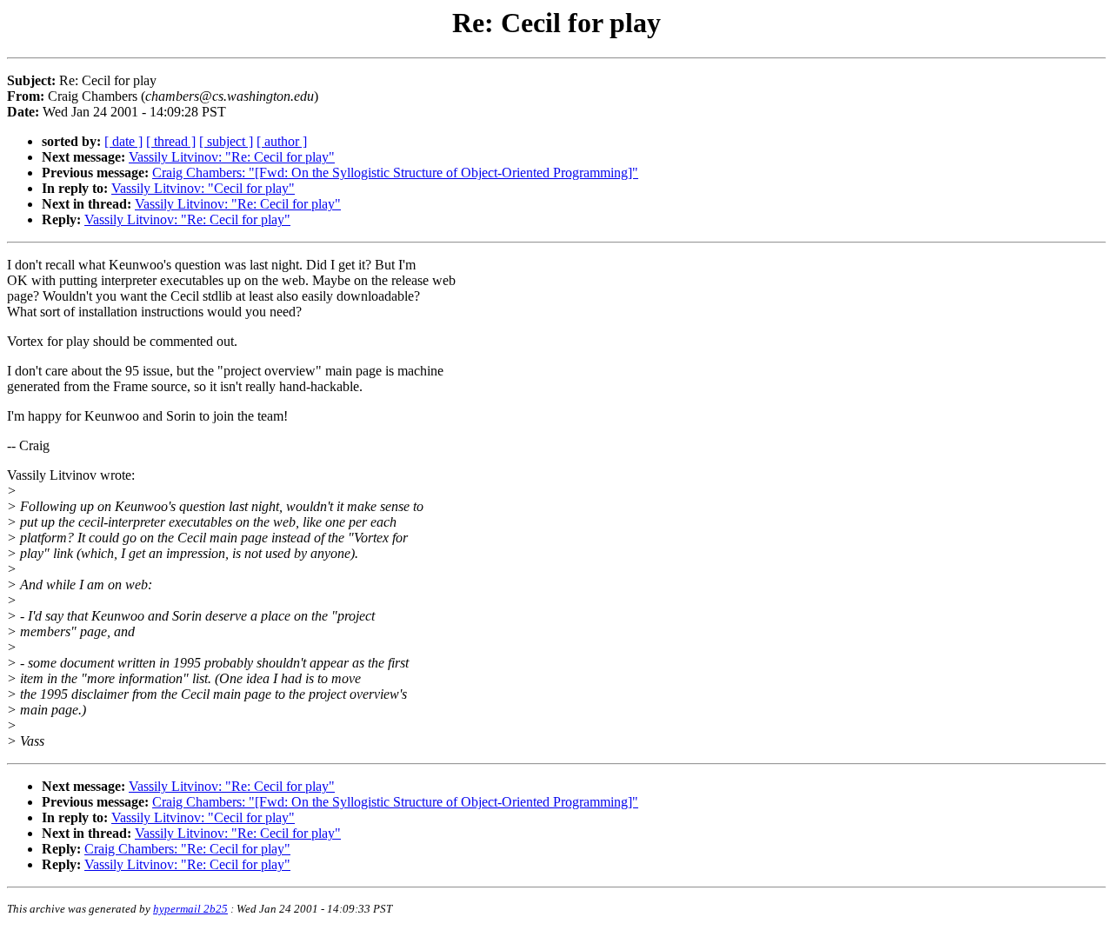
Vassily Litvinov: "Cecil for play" (203, 188)
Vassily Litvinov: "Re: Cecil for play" (232, 156)
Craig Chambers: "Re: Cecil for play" (187, 848)
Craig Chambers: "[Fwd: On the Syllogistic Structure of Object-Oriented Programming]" (395, 172)
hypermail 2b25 (190, 908)
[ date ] (123, 141)
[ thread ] (171, 141)
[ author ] (282, 141)
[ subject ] (226, 141)
